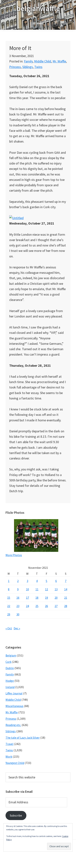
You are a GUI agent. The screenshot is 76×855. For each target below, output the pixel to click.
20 (56, 597)
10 (27, 589)
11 (36, 589)
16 (17, 597)
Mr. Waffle (59, 61)
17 (27, 597)
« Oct (9, 628)
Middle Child (42, 61)
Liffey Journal (14, 693)
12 (46, 589)
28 (65, 606)
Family (28, 61)
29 (8, 614)
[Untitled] (16, 218)
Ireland (10, 687)
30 (17, 614)
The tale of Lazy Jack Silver (23, 737)
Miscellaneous (14, 706)
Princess (15, 67)
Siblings (27, 67)
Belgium (11, 655)
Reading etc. (13, 725)
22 (8, 606)
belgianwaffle (38, 8)
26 (46, 606)
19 (46, 597)
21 (65, 597)
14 (65, 589)
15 (8, 597)
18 (36, 597)
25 (36, 606)
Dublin (10, 668)
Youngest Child (15, 763)
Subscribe (16, 815)
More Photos (14, 555)
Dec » (17, 628)
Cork (8, 662)
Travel (9, 744)
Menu (40, 23)
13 (56, 589)
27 (56, 606)
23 (17, 606)
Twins (38, 67)
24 (27, 606)
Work (9, 756)
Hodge (10, 681)
